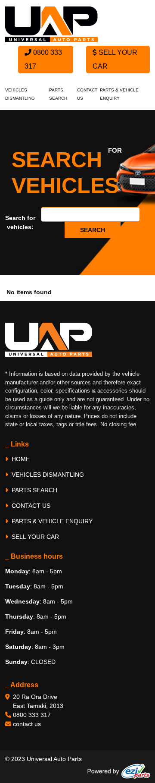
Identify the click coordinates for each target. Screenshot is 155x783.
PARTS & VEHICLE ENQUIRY (51, 521)
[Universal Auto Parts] (51, 23)
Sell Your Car (115, 59)
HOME (20, 459)
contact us (27, 723)
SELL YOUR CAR (34, 536)
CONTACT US (30, 505)
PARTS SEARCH (33, 490)
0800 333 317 (43, 59)
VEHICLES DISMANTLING (47, 474)
